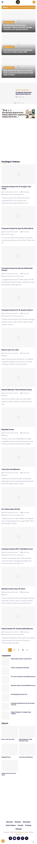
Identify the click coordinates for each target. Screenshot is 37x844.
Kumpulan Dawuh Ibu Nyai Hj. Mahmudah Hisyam (24, 93)
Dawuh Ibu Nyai (7, 276)
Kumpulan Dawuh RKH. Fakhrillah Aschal (17, 549)
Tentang (28, 825)
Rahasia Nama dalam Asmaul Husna (21, 659)
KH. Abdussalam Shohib (11, 509)
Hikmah (5, 356)
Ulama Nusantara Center (21, 832)
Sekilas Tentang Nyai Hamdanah (20, 667)
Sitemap (18, 829)
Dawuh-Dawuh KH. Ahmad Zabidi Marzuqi (17, 628)
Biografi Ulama (9, 22)
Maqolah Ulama (7, 194)
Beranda (9, 822)
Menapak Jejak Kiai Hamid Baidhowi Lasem (23, 685)
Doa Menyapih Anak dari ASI (19, 694)
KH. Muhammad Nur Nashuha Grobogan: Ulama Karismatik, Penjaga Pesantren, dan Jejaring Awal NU (18, 27)
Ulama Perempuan (8, 234)
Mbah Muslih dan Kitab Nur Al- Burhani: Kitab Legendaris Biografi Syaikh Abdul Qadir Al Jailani (18, 73)
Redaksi (18, 822)
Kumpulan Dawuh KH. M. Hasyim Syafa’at (17, 310)
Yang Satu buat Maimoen (11, 469)
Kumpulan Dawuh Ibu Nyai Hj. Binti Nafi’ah (17, 228)
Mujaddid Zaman (8, 429)
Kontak (20, 825)
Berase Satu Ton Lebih (10, 350)
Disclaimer (27, 822)
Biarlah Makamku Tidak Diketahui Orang (17, 390)
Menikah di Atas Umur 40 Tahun (13, 589)
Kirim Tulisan (11, 825)
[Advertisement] (18, 139)
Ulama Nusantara (18, 194)
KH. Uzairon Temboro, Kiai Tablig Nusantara (23, 676)
